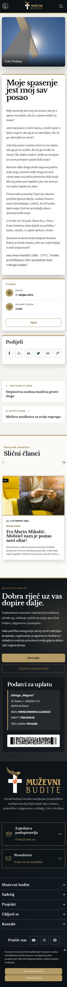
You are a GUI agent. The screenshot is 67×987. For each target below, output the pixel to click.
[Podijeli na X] (38, 353)
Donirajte (33, 658)
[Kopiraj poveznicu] (57, 353)
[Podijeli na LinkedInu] (28, 353)
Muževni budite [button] (16, 885)
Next (63, 462)
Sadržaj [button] (8, 895)
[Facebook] (55, 940)
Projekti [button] (9, 904)
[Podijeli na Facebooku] (9, 353)
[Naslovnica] (33, 6)
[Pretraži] (61, 6)
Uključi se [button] (10, 914)
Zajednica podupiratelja (33, 668)
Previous (4, 462)
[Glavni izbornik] (6, 6)
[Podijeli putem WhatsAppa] (19, 353)
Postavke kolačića (35, 971)
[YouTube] (34, 940)
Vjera (33, 323)
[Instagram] (44, 940)
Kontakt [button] (8, 924)
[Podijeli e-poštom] (48, 353)
